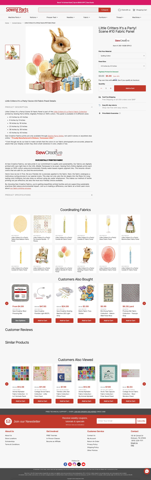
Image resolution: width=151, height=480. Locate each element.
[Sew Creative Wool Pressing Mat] (20, 303)
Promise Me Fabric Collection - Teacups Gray (130, 313)
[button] (139, 10)
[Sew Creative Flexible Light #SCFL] (42, 303)
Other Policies (92, 450)
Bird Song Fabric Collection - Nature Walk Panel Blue (107, 313)
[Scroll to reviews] (122, 36)
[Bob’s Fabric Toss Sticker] (86, 303)
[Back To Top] (148, 477)
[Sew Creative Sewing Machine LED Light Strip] (64, 303)
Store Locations (11, 438)
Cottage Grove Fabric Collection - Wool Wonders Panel (130, 394)
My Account (91, 438)
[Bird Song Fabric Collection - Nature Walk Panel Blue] (108, 303)
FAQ (132, 445)
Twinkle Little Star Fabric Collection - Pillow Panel (63, 394)
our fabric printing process (20, 188)
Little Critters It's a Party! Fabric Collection (70, 112)
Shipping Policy (93, 447)
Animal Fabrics (16, 23)
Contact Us (91, 435)
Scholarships (10, 441)
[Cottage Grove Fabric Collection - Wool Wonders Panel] (131, 383)
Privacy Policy (92, 444)
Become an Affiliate (53, 441)
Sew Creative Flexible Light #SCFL (42, 312)
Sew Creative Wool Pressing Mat (19, 312)
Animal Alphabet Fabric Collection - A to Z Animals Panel (20, 394)
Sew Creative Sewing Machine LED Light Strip (64, 313)
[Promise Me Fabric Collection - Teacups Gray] (131, 303)
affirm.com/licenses (92, 474)
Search (105, 10)
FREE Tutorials (51, 435)
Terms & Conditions (12, 444)
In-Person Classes (53, 438)
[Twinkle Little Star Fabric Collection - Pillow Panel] (64, 383)
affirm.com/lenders (87, 473)
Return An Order (93, 441)
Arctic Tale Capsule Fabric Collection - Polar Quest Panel (108, 394)
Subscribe (141, 421)
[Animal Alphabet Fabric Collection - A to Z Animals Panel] (20, 383)
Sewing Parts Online (55, 136)
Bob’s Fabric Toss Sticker (85, 312)
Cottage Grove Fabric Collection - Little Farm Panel (42, 394)
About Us (8, 435)
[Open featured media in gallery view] (88, 31)
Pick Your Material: (105, 51)
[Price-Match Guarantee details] (120, 113)
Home (7, 23)
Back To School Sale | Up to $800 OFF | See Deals (75, 2)
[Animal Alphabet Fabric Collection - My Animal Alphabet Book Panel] (86, 383)
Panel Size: (102, 61)
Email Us (134, 443)
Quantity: (102, 84)
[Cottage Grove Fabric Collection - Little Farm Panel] (42, 383)
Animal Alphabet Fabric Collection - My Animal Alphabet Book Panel (86, 395)
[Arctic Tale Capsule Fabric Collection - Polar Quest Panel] (108, 383)
